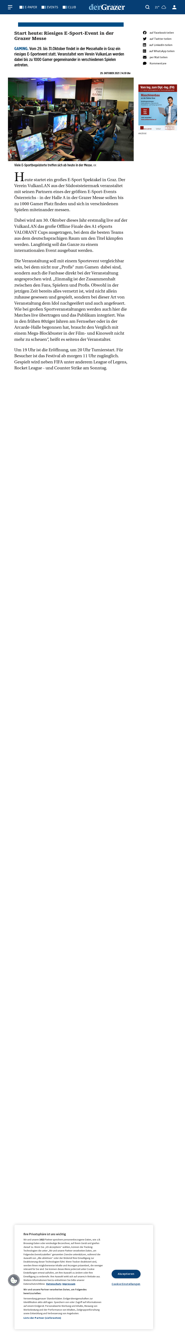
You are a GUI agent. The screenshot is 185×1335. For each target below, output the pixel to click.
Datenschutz (53, 1283)
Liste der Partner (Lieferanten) (42, 1317)
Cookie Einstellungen (126, 1284)
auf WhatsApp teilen (162, 51)
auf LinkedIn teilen (160, 45)
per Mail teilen (158, 57)
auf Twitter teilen (160, 38)
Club (72, 7)
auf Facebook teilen (162, 32)
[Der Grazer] (107, 6)
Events (52, 7)
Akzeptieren (126, 1274)
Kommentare (158, 63)
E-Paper (31, 7)
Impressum (68, 1283)
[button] (14, 1280)
